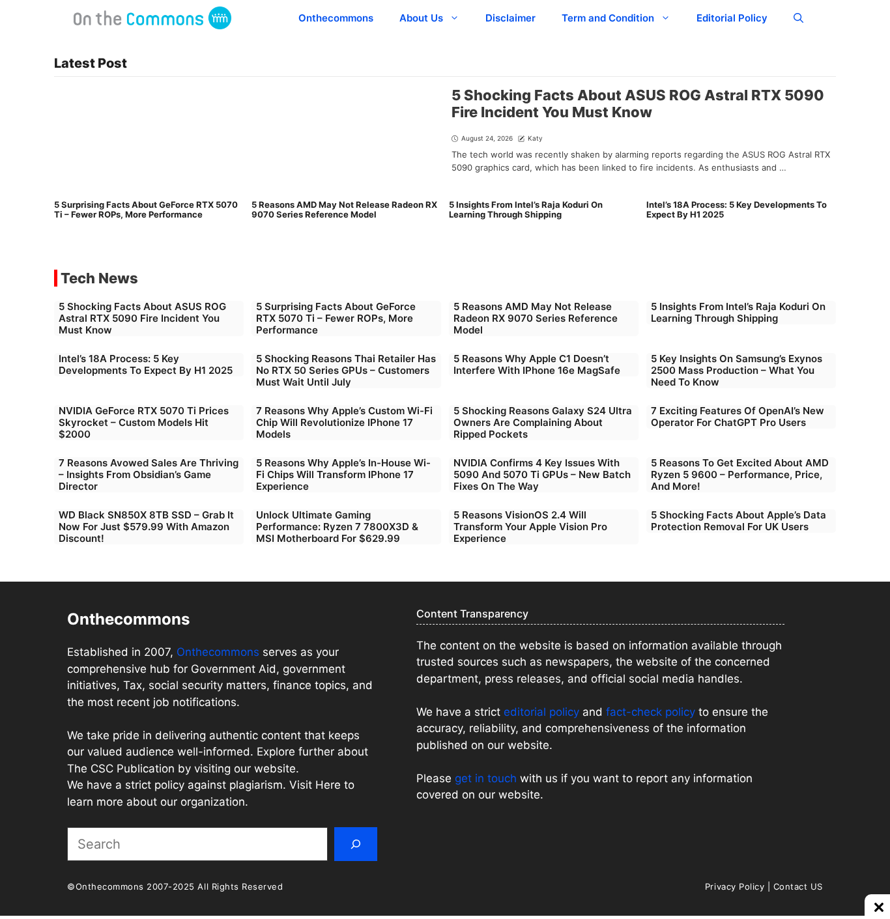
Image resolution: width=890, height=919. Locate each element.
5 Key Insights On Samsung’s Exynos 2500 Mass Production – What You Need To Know (736, 370)
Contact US (798, 886)
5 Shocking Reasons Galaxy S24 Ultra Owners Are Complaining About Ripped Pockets (542, 422)
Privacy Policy (734, 886)
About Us (421, 18)
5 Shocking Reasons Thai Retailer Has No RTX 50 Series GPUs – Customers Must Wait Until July (346, 370)
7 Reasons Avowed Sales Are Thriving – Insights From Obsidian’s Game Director (148, 474)
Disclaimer (510, 18)
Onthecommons (335, 18)
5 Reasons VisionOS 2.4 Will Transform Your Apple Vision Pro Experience (530, 526)
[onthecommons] (152, 18)
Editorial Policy (732, 18)
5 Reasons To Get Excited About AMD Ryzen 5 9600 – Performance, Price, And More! (740, 474)
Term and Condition (608, 18)
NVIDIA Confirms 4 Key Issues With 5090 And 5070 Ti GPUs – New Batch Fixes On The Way (542, 474)
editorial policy (541, 711)
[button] (798, 18)
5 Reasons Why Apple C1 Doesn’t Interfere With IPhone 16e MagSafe (536, 364)
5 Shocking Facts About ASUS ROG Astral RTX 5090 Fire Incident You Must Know (638, 103)
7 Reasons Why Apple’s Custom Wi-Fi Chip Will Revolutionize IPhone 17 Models (344, 422)
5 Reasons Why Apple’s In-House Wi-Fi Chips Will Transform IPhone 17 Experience (343, 474)
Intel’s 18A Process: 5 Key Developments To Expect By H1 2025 (736, 209)
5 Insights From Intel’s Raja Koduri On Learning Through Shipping (526, 209)
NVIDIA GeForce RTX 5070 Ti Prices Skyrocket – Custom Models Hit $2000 (144, 422)
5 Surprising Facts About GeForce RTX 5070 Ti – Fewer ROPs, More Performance (146, 209)
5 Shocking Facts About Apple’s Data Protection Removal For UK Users (738, 521)
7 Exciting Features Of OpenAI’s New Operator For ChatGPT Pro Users (737, 416)
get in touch (486, 778)
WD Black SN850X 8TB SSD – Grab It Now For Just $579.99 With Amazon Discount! (146, 526)
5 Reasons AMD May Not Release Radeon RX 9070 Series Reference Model (344, 209)
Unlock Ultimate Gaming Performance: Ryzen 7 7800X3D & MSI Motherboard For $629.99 (337, 526)
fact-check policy (650, 711)
